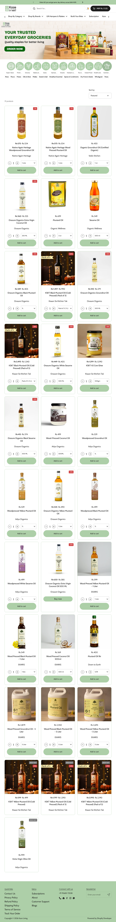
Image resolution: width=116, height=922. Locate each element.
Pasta (106, 77)
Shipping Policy (12, 905)
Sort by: (92, 90)
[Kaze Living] (11, 8)
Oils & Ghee (27, 77)
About (35, 897)
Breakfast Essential (56, 77)
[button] (100, 8)
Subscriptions (38, 893)
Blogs (34, 905)
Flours (13, 77)
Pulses (19, 77)
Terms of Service (12, 909)
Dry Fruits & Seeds (87, 77)
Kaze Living (23, 918)
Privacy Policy (11, 897)
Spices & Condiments (71, 77)
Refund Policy (11, 901)
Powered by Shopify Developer (99, 918)
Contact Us (10, 893)
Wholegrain (99, 77)
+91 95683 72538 (65, 893)
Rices (7, 77)
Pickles (35, 77)
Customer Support (40, 901)
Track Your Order (12, 913)
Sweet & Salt (43, 77)
